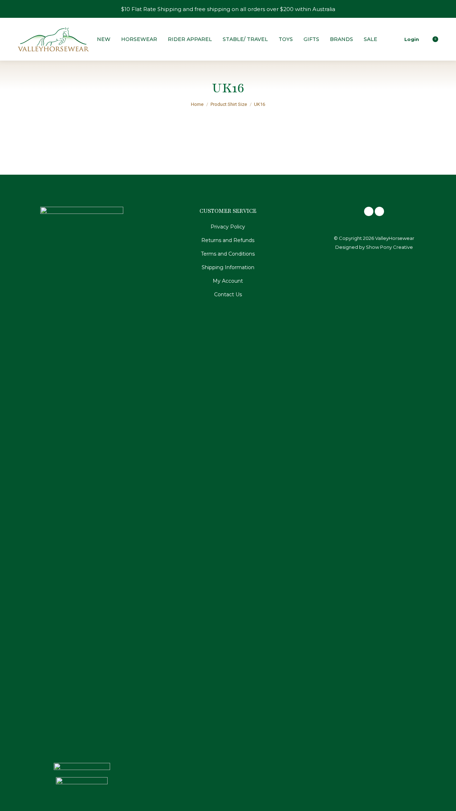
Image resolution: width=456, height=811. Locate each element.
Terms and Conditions (228, 254)
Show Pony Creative (389, 247)
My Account (228, 281)
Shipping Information (228, 267)
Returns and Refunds (227, 240)
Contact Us (228, 294)
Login (411, 39)
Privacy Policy (228, 227)
